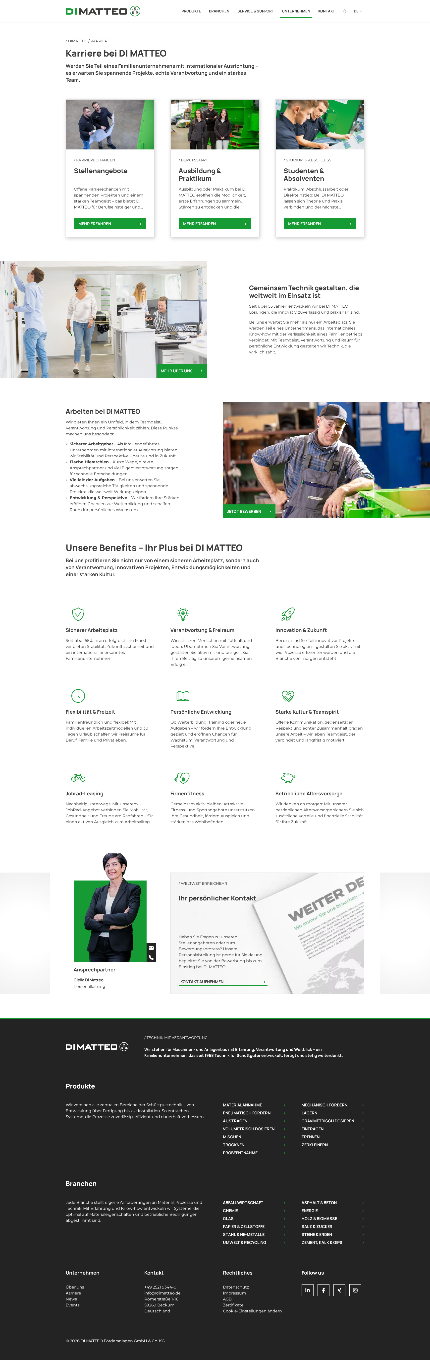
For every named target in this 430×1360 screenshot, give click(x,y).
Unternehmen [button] (296, 10)
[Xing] (339, 1290)
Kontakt (326, 10)
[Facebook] (323, 1290)
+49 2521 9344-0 (160, 1287)
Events (73, 1305)
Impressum (234, 1293)
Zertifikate (233, 1305)
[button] (344, 11)
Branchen (219, 10)
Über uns (75, 1287)
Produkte (191, 10)
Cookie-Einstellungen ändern (252, 1311)
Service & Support (255, 10)
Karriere (73, 1293)
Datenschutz (236, 1287)
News (71, 1299)
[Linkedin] (308, 1290)
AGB (227, 1299)
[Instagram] (355, 1290)
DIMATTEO (77, 41)
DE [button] (356, 10)
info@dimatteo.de (162, 1293)
